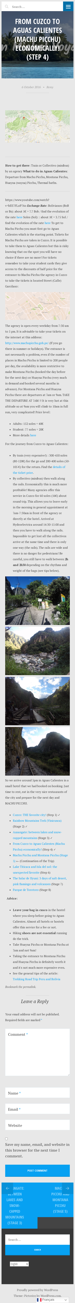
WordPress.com (51, 1296)
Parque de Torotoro (26, 890)
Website (15, 1125)
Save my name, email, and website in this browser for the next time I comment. (37, 1150)
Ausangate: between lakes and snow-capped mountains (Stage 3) (14, 1205)
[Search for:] (28, 6)
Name (14, 1093)
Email (14, 1109)
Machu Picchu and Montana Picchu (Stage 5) (60, 1200)
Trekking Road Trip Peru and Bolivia (36, 979)
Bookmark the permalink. (20, 987)
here (19, 217)
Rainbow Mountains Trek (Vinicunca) (37, 820)
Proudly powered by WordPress (37, 1290)
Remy (50, 87)
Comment (18, 1034)
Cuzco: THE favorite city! (30, 815)
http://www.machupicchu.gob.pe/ (27, 343)
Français (48, 1299)
